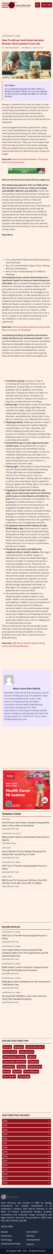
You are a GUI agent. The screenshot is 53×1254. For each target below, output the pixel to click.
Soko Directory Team (10, 829)
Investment (8, 1066)
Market (4, 1232)
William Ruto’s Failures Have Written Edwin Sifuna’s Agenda (25, 838)
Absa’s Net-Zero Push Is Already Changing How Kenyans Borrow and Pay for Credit (24, 853)
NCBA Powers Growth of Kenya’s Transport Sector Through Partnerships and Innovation (25, 969)
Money (6, 1071)
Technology (23, 1076)
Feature (31, 1056)
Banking (7, 1047)
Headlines (33, 1061)
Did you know (9, 1052)
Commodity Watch (35, 1047)
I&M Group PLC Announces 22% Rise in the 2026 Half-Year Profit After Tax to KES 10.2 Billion (24, 881)
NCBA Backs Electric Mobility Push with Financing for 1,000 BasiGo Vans (26, 983)
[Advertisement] (26, 17)
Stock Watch (9, 1076)
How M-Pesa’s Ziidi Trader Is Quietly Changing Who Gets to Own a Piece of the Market (26, 824)
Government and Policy (14, 1061)
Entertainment (26, 1052)
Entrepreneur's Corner (14, 1056)
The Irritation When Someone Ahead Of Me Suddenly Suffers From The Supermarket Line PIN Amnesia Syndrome (25, 953)
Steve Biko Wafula (12, 48)
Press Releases (31, 1071)
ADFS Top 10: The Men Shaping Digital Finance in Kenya (24, 867)
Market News (35, 1066)
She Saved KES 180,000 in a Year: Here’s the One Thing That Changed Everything (24, 997)
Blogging (19, 1047)
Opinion (17, 1071)
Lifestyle (21, 1066)
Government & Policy (11, 1243)
